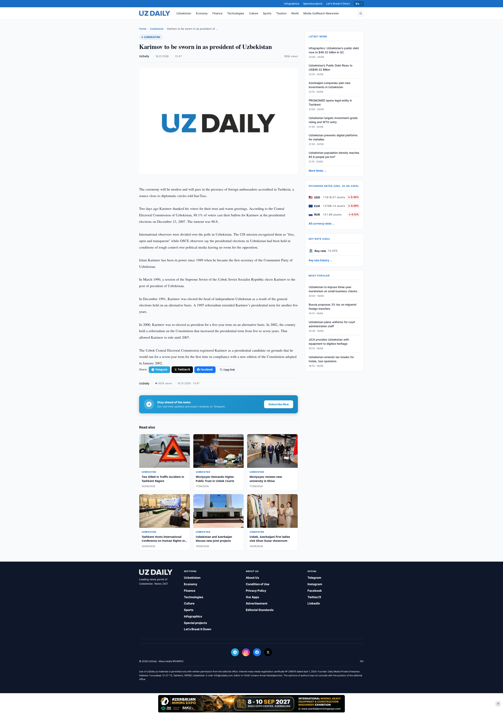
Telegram (161, 369)
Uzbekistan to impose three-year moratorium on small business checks (333, 289)
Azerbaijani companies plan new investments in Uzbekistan (330, 85)
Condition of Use (257, 584)
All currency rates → (322, 224)
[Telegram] (235, 652)
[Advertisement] (251, 703)
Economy (202, 13)
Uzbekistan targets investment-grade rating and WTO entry (333, 120)
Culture (253, 13)
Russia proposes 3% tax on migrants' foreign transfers (333, 306)
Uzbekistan (183, 13)
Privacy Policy (256, 590)
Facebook (207, 369)
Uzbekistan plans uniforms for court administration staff (332, 324)
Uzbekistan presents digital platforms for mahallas (333, 137)
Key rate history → (320, 260)
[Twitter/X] (268, 652)
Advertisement (256, 603)
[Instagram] (246, 652)
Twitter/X (184, 369)
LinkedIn (313, 603)
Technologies (235, 13)
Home (142, 28)
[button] (360, 13)
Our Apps (252, 597)
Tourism (281, 13)
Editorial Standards (260, 610)
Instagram (314, 584)
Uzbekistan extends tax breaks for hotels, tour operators (331, 359)
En (357, 3)
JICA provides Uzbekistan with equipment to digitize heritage (329, 341)
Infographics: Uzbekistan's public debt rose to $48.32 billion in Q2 (334, 50)
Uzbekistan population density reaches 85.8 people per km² (334, 155)
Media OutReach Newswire (321, 13)
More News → (317, 171)
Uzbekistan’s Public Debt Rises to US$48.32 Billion (330, 67)
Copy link (229, 369)
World (295, 13)
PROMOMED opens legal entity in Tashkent (330, 102)
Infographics (291, 3)
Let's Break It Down (338, 3)
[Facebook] (257, 652)
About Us (252, 577)
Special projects (312, 3)
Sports (267, 13)
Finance (217, 13)
